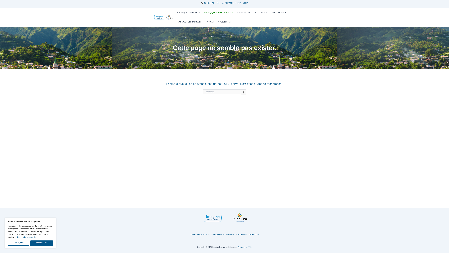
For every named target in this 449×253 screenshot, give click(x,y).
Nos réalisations (243, 12)
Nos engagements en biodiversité (218, 12)
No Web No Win (245, 247)
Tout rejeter (18, 243)
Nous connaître (277, 12)
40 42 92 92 (209, 3)
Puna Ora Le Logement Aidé (189, 22)
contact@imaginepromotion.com (233, 3)
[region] (30, 233)
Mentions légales (197, 234)
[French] (229, 22)
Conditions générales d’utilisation (220, 234)
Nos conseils (259, 12)
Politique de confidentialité (247, 234)
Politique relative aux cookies (25, 237)
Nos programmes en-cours (188, 12)
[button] (266, 12)
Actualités (222, 22)
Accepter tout (41, 243)
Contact (210, 22)
